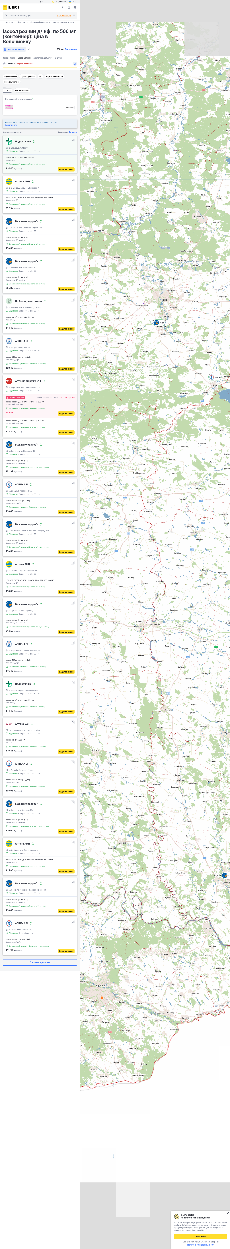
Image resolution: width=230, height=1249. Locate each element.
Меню (5, 7)
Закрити (227, 1213)
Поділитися (29, 49)
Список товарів (69, 7)
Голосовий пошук (74, 15)
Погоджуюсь (200, 1236)
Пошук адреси (4, 63)
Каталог (9, 22)
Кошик (75, 7)
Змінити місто (11, 125)
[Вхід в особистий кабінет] (63, 7)
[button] (159, 326)
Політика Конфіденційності (200, 1245)
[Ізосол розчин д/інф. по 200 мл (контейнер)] (9, 107)
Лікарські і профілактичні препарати (33, 22)
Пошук (6, 15)
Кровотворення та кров (63, 22)
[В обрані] (73, 140)
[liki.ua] (14, 7)
